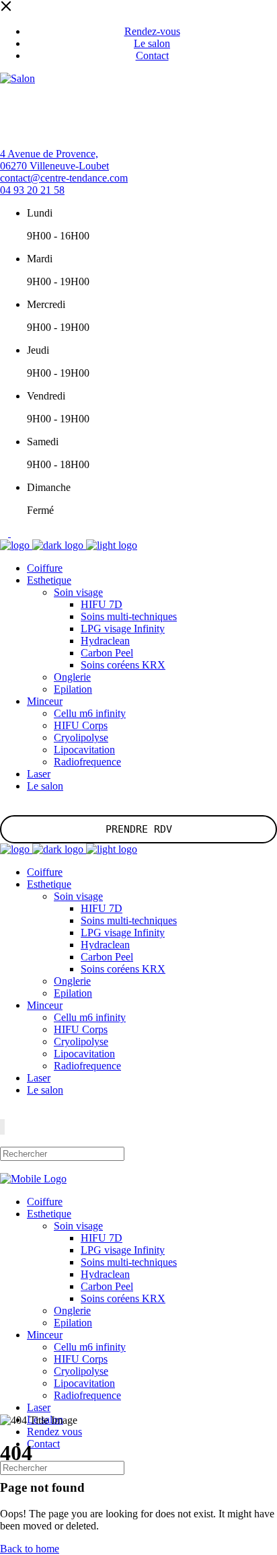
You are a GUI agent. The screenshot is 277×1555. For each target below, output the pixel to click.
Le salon (152, 43)
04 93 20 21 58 (32, 190)
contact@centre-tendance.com (64, 178)
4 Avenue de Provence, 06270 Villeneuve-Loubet (54, 160)
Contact (152, 55)
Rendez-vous (152, 31)
